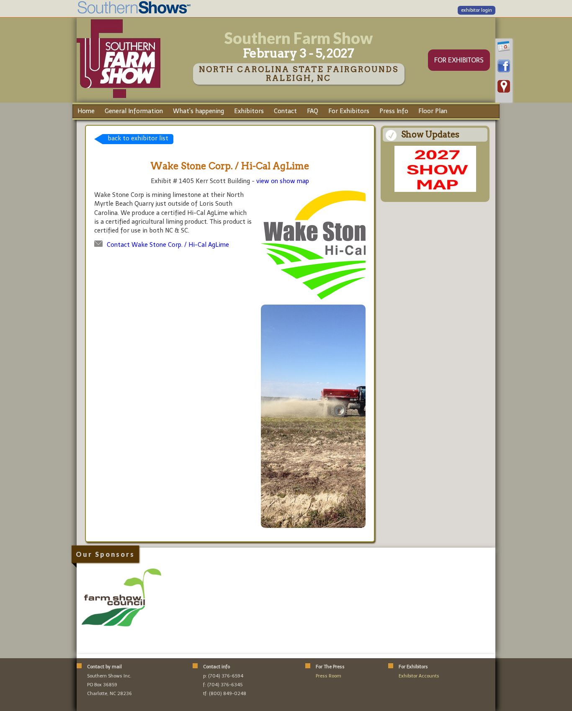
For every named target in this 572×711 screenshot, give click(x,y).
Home (86, 111)
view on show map (282, 181)
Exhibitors (249, 111)
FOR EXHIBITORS (459, 60)
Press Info (393, 111)
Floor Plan (432, 111)
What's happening (198, 111)
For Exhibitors (348, 111)
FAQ (312, 111)
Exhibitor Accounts (419, 676)
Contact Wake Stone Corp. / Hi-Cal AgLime (168, 244)
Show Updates (430, 134)
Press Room (328, 676)
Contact (285, 111)
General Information (134, 111)
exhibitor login (476, 10)
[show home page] (118, 97)
